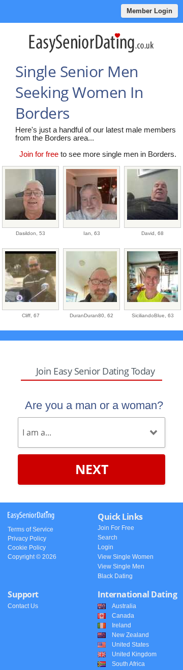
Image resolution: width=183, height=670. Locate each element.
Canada (123, 615)
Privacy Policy (27, 538)
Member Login (149, 11)
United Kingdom (134, 654)
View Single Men (121, 566)
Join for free (38, 154)
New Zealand (130, 635)
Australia (124, 606)
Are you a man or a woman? (94, 405)
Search (107, 537)
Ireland (121, 625)
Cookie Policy (27, 547)
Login (105, 547)
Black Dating (115, 576)
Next (91, 469)
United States (130, 644)
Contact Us (23, 606)
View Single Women (126, 556)
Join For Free (116, 527)
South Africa (128, 663)
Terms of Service (30, 529)
